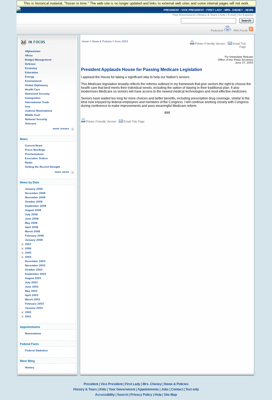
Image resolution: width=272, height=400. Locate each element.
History (29, 367)
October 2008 (33, 201)
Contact (177, 389)
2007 (28, 244)
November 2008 (35, 197)
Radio (28, 162)
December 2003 (35, 261)
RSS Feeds (240, 30)
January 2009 (34, 188)
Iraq (27, 106)
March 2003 (32, 299)
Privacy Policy (141, 395)
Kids (223, 14)
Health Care (32, 89)
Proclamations (34, 154)
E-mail (232, 14)
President (91, 384)
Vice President (112, 384)
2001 (28, 316)
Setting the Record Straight (42, 166)
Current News (33, 145)
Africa (29, 55)
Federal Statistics (36, 350)
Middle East (32, 114)
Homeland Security (37, 93)
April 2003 (31, 295)
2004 (28, 256)
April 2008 (31, 227)
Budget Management (38, 59)
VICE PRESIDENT (192, 10)
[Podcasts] (227, 30)
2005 (28, 252)
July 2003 (31, 282)
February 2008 (34, 235)
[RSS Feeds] (251, 30)
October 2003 (33, 269)
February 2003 (34, 303)
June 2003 (32, 286)
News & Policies (102, 41)
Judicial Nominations (38, 110)
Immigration (32, 97)
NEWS (249, 10)
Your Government (183, 14)
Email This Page (134, 121)
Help (158, 395)
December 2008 (35, 193)
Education (31, 72)
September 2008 (35, 205)
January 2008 (34, 239)
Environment (33, 80)
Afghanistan (32, 51)
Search (122, 395)
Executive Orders (36, 158)
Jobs (165, 389)
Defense (30, 63)
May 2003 (31, 290)
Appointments (148, 389)
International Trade (37, 102)
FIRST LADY (214, 10)
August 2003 (33, 278)
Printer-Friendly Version (210, 43)
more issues (61, 128)
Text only (192, 389)
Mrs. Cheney (152, 384)
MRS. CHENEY (233, 10)
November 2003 (35, 265)
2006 (28, 248)
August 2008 (33, 210)
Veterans (30, 123)
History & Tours (207, 14)
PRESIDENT (171, 10)
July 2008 (31, 214)
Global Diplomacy (36, 85)
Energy (29, 76)
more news (62, 171)
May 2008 (31, 222)
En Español (246, 14)
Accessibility (105, 395)
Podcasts (217, 30)
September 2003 (35, 273)
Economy (31, 68)
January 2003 (34, 307)
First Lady (132, 384)
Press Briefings (35, 149)
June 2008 (32, 218)
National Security (36, 119)
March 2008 (32, 231)
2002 (28, 312)
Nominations (33, 333)
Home (85, 41)
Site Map (170, 395)
